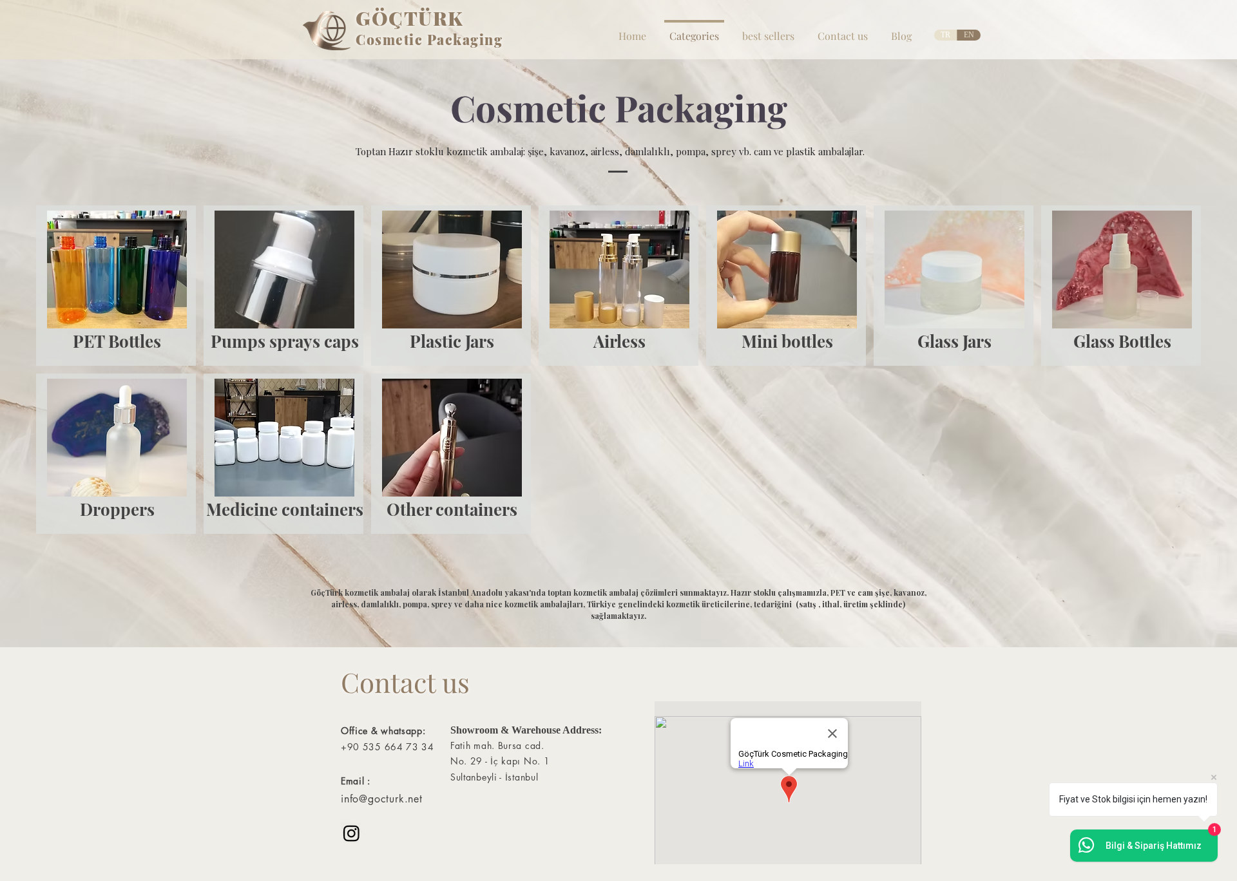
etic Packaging (449, 39)
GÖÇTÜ (394, 18)
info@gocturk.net (382, 799)
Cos (369, 39)
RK (448, 18)
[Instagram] (351, 833)
